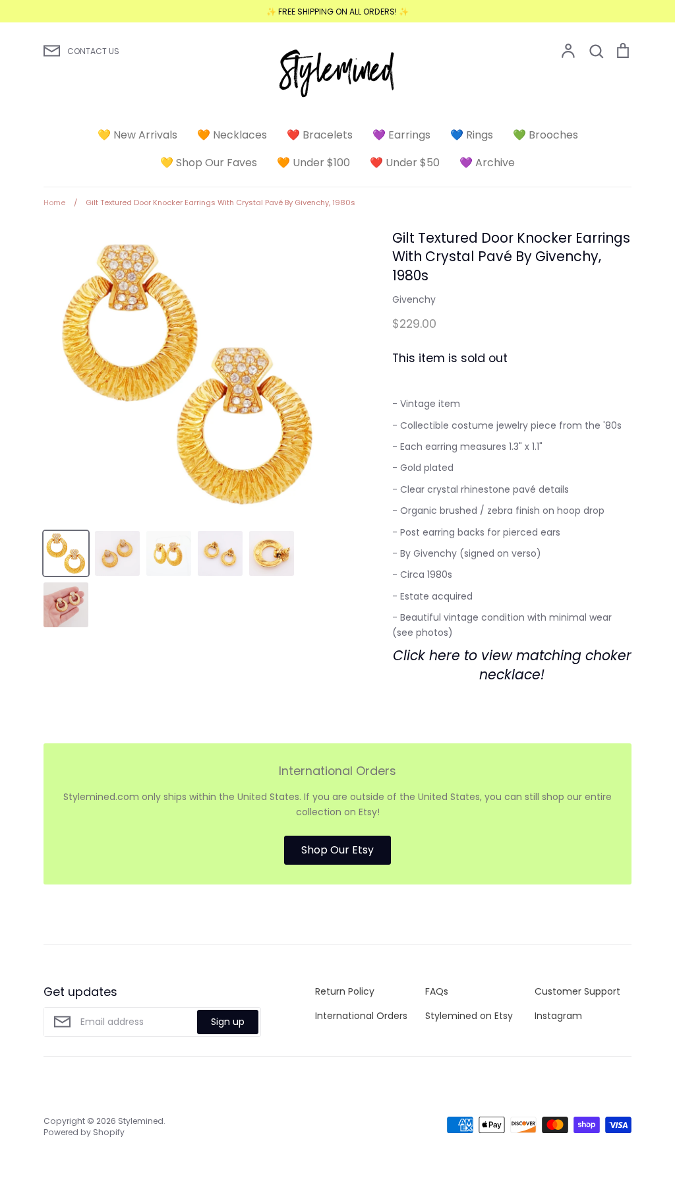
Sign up (228, 1021)
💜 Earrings (401, 134)
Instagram (558, 1015)
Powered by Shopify (84, 1132)
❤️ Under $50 (405, 162)
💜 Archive (487, 162)
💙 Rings (471, 134)
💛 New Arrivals (137, 134)
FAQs (436, 991)
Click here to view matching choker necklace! (512, 665)
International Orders (361, 1015)
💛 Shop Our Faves (208, 162)
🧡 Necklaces (232, 134)
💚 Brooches (545, 134)
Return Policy (344, 991)
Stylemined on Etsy (469, 1015)
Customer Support (577, 991)
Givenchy (414, 299)
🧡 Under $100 (313, 162)
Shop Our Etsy (337, 849)
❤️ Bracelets (320, 134)
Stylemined (140, 1121)
